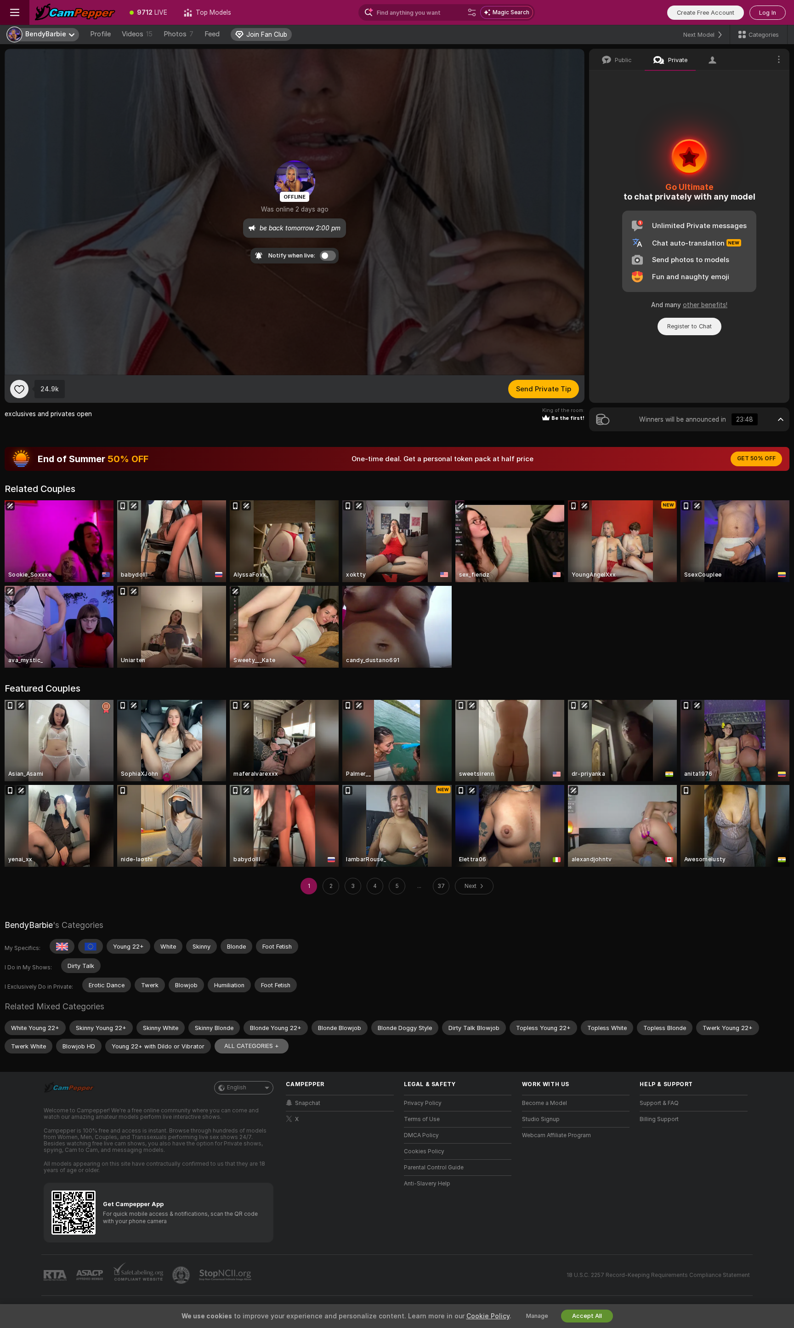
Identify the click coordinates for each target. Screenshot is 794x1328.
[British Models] (62, 946)
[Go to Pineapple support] (182, 1275)
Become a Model (544, 1103)
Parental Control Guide (434, 1167)
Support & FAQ (659, 1103)
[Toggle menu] (14, 12)
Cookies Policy (424, 1151)
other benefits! (705, 305)
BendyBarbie (29, 925)
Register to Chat (689, 326)
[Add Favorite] (19, 389)
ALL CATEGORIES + (251, 1045)
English (236, 1087)
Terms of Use (422, 1119)
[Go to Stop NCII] (226, 1275)
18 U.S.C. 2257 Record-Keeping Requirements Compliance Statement (658, 1275)
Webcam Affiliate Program (556, 1135)
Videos (137, 34)
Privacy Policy (423, 1103)
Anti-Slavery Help (427, 1183)
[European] (90, 946)
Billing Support (659, 1119)
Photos (178, 34)
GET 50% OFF (756, 458)
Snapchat (307, 1103)
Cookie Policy (488, 1316)
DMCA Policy (421, 1135)
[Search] (471, 12)
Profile (100, 34)
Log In (767, 12)
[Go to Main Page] (75, 12)
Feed (212, 34)
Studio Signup (541, 1119)
